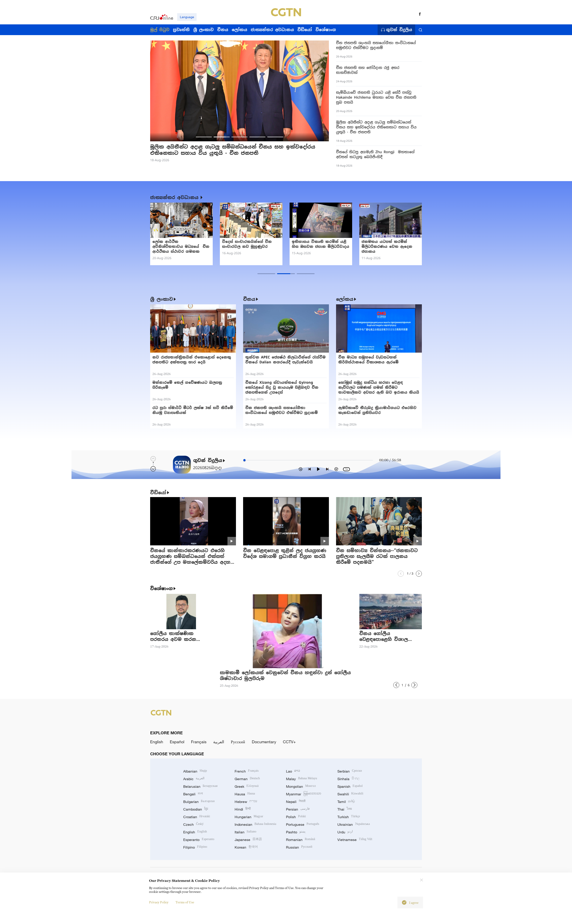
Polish (296, 817)
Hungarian (249, 817)
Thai (344, 809)
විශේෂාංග (161, 588)
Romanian (300, 839)
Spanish (350, 786)
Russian (299, 847)
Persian (298, 809)
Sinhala (348, 779)
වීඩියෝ (158, 493)
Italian (245, 832)
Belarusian (200, 786)
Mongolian (301, 786)
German (247, 779)
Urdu (345, 832)
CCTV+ (289, 741)
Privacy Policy (158, 902)
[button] (266, 273)
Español (177, 741)
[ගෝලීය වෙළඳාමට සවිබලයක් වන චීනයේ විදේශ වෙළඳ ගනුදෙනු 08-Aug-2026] (251, 220)
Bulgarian (199, 801)
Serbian (349, 771)
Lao (293, 771)
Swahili (350, 794)
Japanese (248, 839)
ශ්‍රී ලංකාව (161, 299)
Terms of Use (185, 902)
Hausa (245, 794)
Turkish (348, 817)
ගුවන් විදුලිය (399, 30)
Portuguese (302, 824)
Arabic (193, 779)
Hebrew (246, 801)
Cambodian (195, 809)
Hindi (243, 809)
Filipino (195, 847)
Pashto (295, 832)
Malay (301, 779)
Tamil (346, 801)
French (247, 771)
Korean (246, 847)
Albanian (195, 771)
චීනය (249, 299)
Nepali (295, 801)
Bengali (193, 794)
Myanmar (303, 794)
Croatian (196, 817)
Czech (193, 824)
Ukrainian (353, 824)
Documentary (264, 741)
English (156, 741)
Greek (247, 786)
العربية (218, 741)
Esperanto (198, 839)
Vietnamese (354, 839)
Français (198, 741)
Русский (238, 741)
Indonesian (255, 824)
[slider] (244, 460)
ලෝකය (344, 299)
